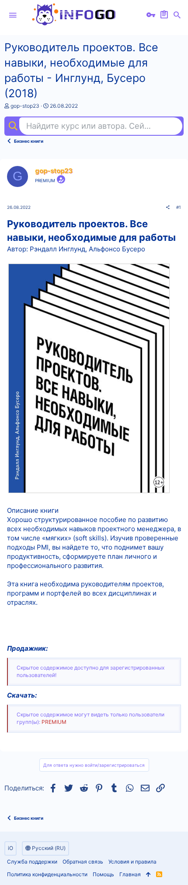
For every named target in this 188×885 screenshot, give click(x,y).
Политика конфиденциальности (47, 874)
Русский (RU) (48, 848)
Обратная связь (83, 861)
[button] (12, 15)
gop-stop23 (24, 105)
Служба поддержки (32, 861)
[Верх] (148, 874)
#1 (178, 207)
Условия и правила (132, 861)
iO (10, 848)
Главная (130, 874)
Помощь (103, 874)
